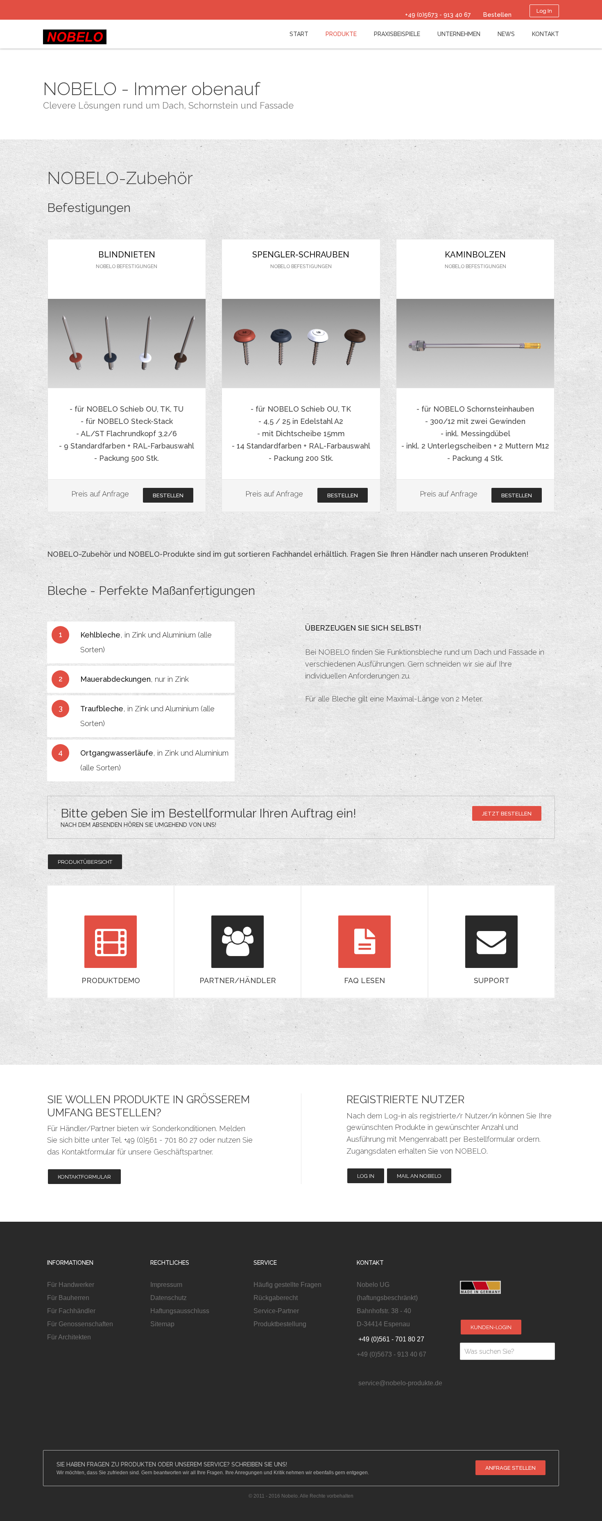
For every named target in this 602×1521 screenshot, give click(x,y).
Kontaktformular (84, 1177)
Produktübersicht (85, 862)
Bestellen (168, 495)
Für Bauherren (68, 1297)
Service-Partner (276, 1310)
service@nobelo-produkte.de (399, 1383)
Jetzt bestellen (507, 814)
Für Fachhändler (71, 1310)
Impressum (166, 1284)
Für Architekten (69, 1337)
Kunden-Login (491, 1327)
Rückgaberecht (275, 1297)
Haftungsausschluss (179, 1310)
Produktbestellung (279, 1324)
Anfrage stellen (510, 1468)
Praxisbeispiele (397, 34)
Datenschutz (168, 1297)
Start (299, 34)
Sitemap (162, 1324)
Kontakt (545, 34)
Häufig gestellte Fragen (287, 1284)
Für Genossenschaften (80, 1324)
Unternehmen (458, 34)
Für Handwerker (70, 1284)
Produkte (341, 34)
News (506, 34)
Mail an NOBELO (419, 1176)
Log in (365, 1176)
